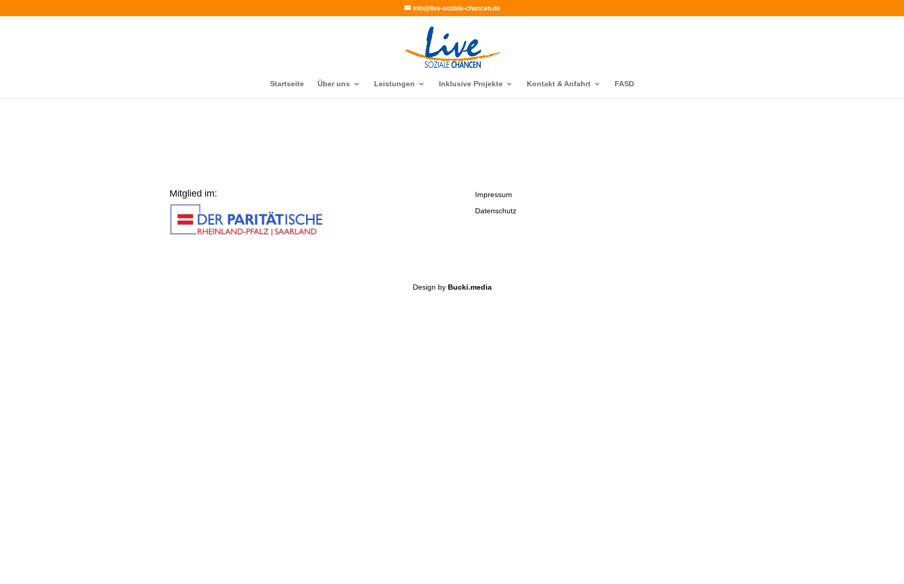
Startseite (287, 84)
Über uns (334, 84)
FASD (624, 84)
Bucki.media (470, 287)
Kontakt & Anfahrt (559, 84)
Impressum (493, 194)
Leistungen (394, 84)
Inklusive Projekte (471, 84)
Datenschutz (495, 211)
